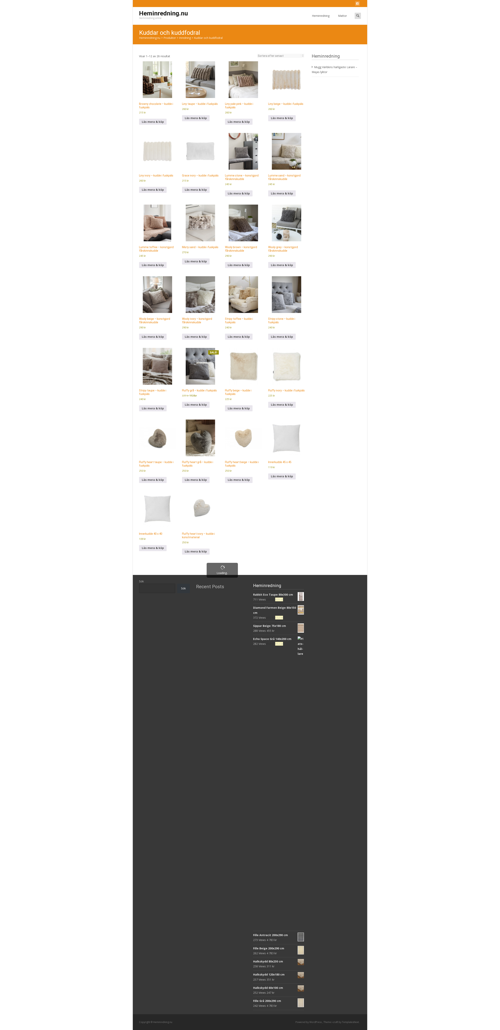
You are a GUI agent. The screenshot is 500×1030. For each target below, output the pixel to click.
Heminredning (320, 16)
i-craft (335, 1022)
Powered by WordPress (309, 1022)
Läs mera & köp (153, 122)
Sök (141, 581)
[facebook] (357, 4)
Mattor (342, 16)
